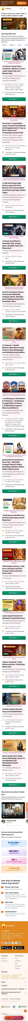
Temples (17, 968)
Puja (16, 958)
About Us (4, 958)
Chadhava (18, 961)
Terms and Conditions (15, 999)
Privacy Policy (4, 999)
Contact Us (4, 961)
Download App (22, 3)
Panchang (18, 966)
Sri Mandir (4, 1014)
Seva (16, 963)
